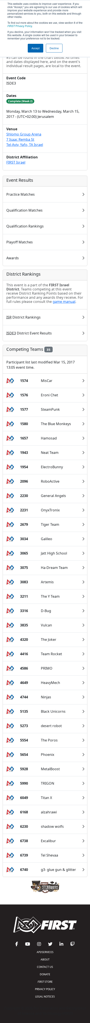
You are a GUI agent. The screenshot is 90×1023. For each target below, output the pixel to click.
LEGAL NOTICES (45, 996)
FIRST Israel (15, 162)
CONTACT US (45, 967)
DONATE (45, 974)
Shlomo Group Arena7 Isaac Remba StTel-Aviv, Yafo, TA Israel (24, 139)
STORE (45, 982)
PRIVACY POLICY (45, 989)
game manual (64, 301)
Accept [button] (35, 48)
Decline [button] (54, 48)
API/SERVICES (45, 952)
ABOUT (45, 959)
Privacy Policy (19, 26)
